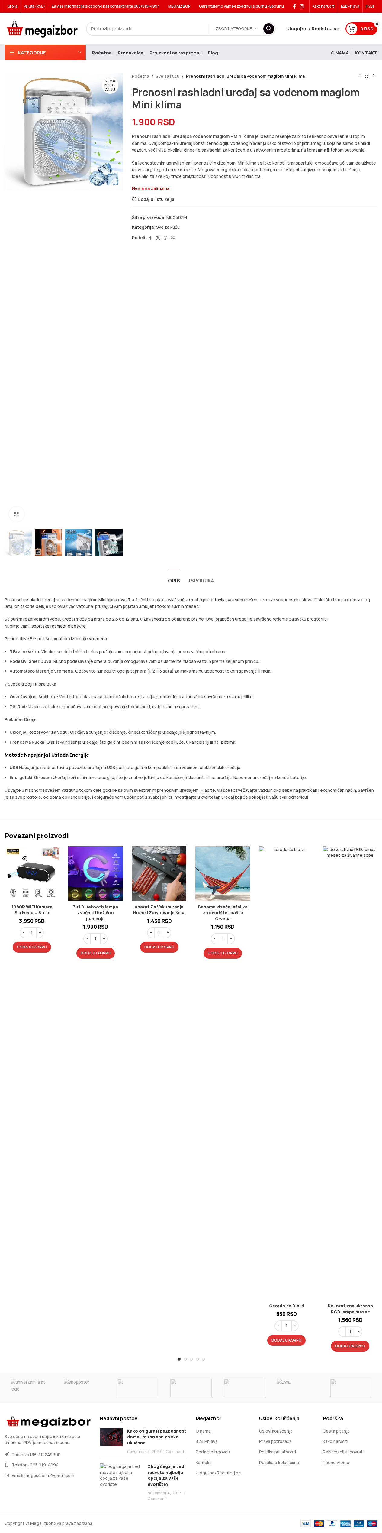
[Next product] (373, 76)
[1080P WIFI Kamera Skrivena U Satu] (32, 873)
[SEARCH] (268, 28)
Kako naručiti (335, 1441)
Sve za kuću (167, 76)
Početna (140, 76)
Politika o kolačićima (279, 1462)
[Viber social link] (173, 238)
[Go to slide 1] (179, 1359)
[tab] (174, 578)
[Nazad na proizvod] (366, 76)
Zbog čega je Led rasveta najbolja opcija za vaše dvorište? (166, 1475)
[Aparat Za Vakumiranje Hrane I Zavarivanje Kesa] (159, 873)
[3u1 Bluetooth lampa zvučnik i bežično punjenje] (95, 873)
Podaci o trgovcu (213, 1452)
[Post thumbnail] (111, 1441)
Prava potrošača (275, 1441)
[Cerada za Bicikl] (286, 1073)
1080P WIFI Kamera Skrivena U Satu (32, 910)
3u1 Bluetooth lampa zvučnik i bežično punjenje (95, 912)
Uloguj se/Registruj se (218, 1473)
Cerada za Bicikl (286, 1306)
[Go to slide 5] (203, 1359)
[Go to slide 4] (197, 1359)
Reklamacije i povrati (343, 1452)
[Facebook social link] (294, 6)
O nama (203, 1431)
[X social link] (158, 238)
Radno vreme (336, 1462)
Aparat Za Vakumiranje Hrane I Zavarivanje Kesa (159, 910)
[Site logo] (42, 28)
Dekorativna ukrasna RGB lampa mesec (350, 1309)
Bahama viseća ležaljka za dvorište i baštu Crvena (223, 912)
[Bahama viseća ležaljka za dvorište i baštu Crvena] (222, 873)
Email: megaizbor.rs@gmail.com (43, 1475)
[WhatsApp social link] (165, 238)
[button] (32, 947)
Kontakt (203, 1462)
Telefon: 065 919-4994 (35, 1465)
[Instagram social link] (302, 6)
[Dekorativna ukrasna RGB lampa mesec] (350, 1073)
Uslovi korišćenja (276, 1431)
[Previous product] (359, 76)
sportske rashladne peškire (58, 626)
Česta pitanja (336, 1431)
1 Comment (173, 1451)
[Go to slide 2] (185, 1359)
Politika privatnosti (277, 1452)
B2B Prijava (207, 1441)
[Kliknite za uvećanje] (16, 514)
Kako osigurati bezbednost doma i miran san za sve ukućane (156, 1437)
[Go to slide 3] (191, 1359)
